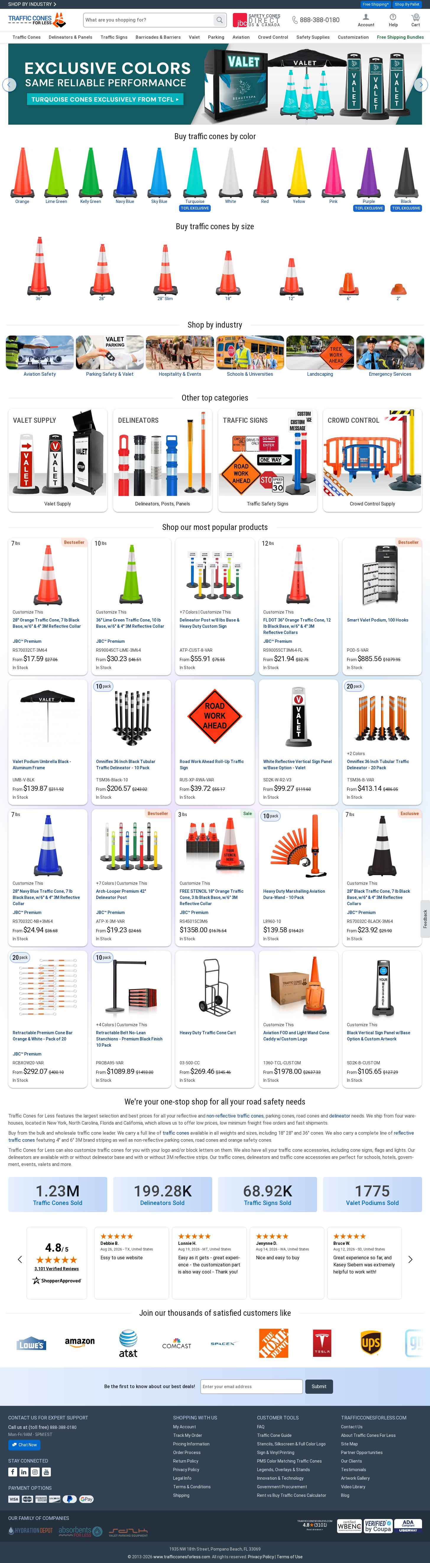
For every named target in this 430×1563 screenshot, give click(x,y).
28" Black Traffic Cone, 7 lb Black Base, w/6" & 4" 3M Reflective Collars (378, 897)
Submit (319, 1386)
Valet (194, 37)
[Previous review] (19, 1259)
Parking (216, 37)
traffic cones (176, 1133)
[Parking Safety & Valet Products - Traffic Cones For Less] (110, 353)
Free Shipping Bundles (400, 37)
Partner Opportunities (362, 1452)
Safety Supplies (313, 37)
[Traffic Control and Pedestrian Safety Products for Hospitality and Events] (180, 353)
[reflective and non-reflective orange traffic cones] (37, 20)
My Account (184, 1426)
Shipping (181, 1495)
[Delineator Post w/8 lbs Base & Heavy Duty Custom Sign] (214, 574)
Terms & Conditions (192, 1486)
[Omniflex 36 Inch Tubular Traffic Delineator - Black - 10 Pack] (131, 716)
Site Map (349, 1444)
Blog (345, 1495)
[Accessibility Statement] (408, 1526)
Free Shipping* (376, 4)
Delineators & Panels (70, 37)
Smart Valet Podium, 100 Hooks (377, 620)
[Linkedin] (24, 1472)
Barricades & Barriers (158, 37)
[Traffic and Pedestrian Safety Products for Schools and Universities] (250, 353)
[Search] (219, 20)
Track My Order (187, 1435)
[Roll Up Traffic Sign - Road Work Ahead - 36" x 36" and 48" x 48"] (214, 716)
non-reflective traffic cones (235, 1116)
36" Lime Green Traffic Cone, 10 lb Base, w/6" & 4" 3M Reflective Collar (130, 623)
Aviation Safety (40, 374)
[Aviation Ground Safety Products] (40, 353)
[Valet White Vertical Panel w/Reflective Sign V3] (298, 716)
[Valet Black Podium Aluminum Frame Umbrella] (47, 716)
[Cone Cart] (214, 987)
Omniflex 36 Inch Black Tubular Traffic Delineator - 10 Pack (125, 764)
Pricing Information (191, 1444)
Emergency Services (390, 374)
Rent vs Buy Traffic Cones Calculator (291, 1495)
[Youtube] (46, 1472)
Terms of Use (290, 1556)
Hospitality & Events (180, 374)
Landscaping (320, 374)
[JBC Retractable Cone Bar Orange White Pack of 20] (47, 987)
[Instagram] (35, 1472)
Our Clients (351, 1461)
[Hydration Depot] (30, 1530)
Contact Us (352, 1426)
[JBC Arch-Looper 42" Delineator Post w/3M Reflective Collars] (131, 846)
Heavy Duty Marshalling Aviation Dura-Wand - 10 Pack (294, 894)
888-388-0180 (63, 1427)
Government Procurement (282, 1486)
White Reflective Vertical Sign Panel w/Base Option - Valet (297, 764)
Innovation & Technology (280, 1478)
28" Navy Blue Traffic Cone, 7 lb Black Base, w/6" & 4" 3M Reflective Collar (46, 897)
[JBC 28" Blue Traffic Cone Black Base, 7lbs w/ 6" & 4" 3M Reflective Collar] (47, 846)
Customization (353, 37)
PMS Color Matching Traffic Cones (289, 1461)
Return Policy (185, 1461)
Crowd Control (273, 37)
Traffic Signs (113, 37)
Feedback (425, 919)
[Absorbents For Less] (81, 1531)
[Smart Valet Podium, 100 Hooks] (382, 574)
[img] (56, 1259)
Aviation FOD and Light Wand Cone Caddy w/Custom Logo (296, 1035)
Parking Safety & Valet (110, 374)
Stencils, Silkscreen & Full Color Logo (291, 1444)
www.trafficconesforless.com (181, 1556)
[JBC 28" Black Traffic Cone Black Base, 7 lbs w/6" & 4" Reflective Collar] (382, 846)
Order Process (187, 1452)
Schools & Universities (250, 374)
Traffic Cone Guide (274, 1435)
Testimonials (353, 1469)
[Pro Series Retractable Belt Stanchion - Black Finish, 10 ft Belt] (131, 987)
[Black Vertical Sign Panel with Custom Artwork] (382, 987)
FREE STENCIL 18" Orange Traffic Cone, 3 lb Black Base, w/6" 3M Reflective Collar (212, 897)
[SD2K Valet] (128, 1532)
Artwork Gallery (355, 1478)
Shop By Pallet (407, 4)
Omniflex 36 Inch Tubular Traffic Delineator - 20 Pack (378, 764)
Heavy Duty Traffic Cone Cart (208, 1032)
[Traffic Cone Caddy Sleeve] (298, 987)
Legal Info (182, 1478)
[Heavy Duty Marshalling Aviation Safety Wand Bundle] (298, 846)
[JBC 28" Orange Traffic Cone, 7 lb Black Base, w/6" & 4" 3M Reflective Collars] (47, 574)
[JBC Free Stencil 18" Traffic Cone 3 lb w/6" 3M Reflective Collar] (214, 846)
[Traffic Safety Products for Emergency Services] (390, 353)
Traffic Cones (26, 37)
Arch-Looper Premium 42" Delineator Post (121, 894)
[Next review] (410, 1259)
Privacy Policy (186, 1469)
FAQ (261, 1426)
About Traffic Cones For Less (368, 1435)
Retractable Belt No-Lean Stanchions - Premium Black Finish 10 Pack (129, 1039)
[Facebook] (12, 1472)
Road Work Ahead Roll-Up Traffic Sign (212, 764)
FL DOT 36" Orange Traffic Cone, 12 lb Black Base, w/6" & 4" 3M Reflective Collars (297, 626)
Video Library (353, 1486)
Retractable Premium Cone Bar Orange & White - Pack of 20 (43, 1035)
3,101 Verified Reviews (57, 1268)
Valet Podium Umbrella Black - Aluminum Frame (42, 764)
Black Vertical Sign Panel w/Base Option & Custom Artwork (378, 1035)
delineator (339, 1116)
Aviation (241, 37)
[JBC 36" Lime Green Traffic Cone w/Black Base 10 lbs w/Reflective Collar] (131, 574)
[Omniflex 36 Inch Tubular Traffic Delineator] (382, 716)
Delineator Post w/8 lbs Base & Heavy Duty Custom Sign (209, 623)
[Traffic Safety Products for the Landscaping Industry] (320, 353)
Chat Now (28, 1444)
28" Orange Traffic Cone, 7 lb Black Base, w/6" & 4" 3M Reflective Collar (47, 623)
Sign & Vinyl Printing (275, 1452)
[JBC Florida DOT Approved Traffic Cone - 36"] (298, 574)
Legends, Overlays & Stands (283, 1469)
